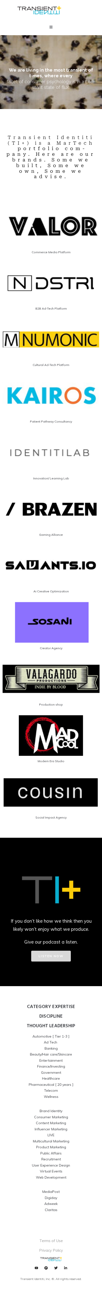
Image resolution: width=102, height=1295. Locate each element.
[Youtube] (36, 1268)
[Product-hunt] (46, 1268)
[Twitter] (56, 1268)
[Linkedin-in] (66, 1268)
